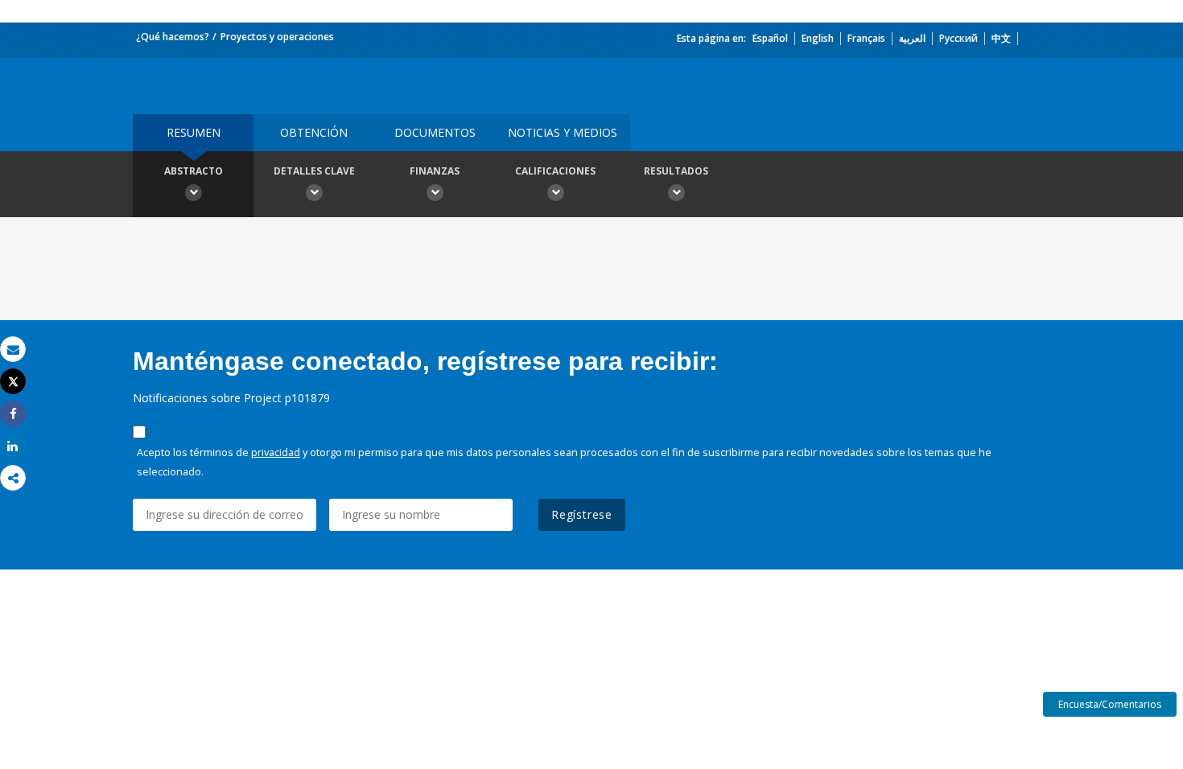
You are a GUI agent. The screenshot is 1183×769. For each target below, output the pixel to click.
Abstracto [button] (193, 171)
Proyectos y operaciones (277, 36)
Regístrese (581, 514)
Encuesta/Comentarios (1109, 704)
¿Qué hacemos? (172, 36)
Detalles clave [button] (314, 171)
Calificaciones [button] (555, 171)
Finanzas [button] (435, 171)
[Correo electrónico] (13, 349)
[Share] (13, 414)
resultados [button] (676, 171)
